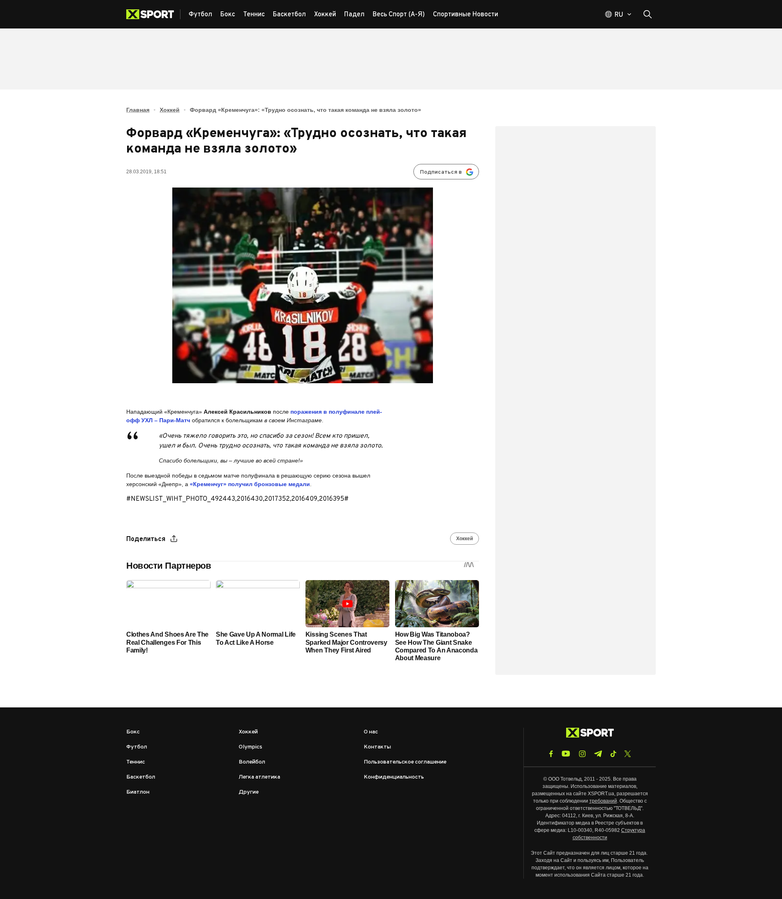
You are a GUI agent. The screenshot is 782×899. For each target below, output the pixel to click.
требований (603, 801)
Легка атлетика (259, 777)
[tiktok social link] (613, 754)
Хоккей (170, 110)
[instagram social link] (582, 754)
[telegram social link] (598, 754)
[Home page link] (153, 14)
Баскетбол (140, 777)
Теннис (135, 762)
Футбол (136, 747)
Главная (137, 110)
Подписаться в (441, 172)
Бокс (133, 732)
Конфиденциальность (394, 777)
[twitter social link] (627, 754)
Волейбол (252, 762)
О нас (371, 732)
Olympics (250, 747)
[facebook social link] (551, 754)
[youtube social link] (566, 753)
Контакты (377, 747)
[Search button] (647, 14)
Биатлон (137, 792)
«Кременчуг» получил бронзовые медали (250, 484)
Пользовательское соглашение (405, 762)
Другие (249, 792)
